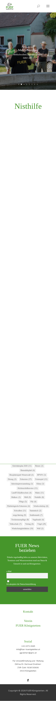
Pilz (33, 502)
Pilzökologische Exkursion (18, 506)
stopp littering (19, 515)
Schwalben (20, 511)
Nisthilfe (39, 497)
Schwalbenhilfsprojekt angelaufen (25, 341)
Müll (27, 497)
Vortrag (29, 524)
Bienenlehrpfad (28, 470)
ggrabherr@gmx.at (28, 653)
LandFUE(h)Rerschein (21, 493)
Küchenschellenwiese (27, 488)
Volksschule (15, 524)
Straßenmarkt (36, 515)
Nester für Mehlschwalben (28, 48)
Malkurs (16, 497)
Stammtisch (35, 511)
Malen (39, 493)
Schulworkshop (41, 506)
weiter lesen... (14, 180)
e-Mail (9, 571)
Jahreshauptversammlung (22, 484)
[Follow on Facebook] (28, 680)
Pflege (23, 502)
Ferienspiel (41, 479)
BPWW (41, 475)
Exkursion (26, 479)
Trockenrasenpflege (20, 520)
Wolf (40, 528)
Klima (40, 484)
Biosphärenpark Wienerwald (21, 475)
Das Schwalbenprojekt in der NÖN (26, 273)
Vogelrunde (38, 520)
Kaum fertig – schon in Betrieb (24, 299)
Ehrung (12, 479)
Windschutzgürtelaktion (22, 528)
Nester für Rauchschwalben (22, 234)
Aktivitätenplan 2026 (21, 466)
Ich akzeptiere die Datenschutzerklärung (21, 584)
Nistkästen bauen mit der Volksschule (27, 155)
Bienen (39, 466)
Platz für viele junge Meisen (22, 378)
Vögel (41, 524)
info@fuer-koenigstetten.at (28, 649)
